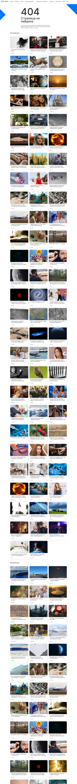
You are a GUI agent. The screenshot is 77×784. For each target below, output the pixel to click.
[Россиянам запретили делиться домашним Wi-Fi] (58, 375)
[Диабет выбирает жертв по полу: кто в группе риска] (38, 239)
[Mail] (2, 1)
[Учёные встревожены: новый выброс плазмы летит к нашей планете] (19, 492)
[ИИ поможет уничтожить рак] (19, 433)
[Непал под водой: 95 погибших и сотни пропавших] (19, 511)
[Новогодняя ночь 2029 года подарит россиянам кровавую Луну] (19, 298)
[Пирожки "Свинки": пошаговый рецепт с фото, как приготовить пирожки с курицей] (58, 569)
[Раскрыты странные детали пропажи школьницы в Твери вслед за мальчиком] (58, 162)
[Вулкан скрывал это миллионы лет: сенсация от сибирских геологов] (19, 769)
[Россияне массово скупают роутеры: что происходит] (38, 711)
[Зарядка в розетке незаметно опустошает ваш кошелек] (58, 45)
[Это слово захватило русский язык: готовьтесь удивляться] (19, 239)
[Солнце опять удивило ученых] (38, 298)
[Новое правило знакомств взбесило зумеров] (38, 181)
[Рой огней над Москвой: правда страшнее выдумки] (58, 672)
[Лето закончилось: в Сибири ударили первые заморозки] (38, 395)
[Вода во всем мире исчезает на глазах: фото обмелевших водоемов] (19, 336)
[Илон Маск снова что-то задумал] (58, 239)
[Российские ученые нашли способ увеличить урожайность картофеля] (19, 628)
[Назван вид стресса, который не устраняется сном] (38, 472)
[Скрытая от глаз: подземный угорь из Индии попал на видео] (58, 433)
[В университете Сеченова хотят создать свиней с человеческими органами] (19, 162)
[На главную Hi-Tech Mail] (5, 1)
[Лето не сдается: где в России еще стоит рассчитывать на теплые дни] (58, 511)
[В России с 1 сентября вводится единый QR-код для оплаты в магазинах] (38, 123)
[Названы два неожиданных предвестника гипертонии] (19, 414)
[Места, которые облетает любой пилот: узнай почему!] (38, 317)
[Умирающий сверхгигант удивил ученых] (38, 672)
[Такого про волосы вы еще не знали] (19, 45)
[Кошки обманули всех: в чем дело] (19, 104)
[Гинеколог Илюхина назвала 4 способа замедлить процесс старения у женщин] (38, 730)
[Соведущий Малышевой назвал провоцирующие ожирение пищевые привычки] (58, 65)
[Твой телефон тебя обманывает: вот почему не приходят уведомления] (19, 647)
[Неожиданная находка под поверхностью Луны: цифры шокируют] (19, 84)
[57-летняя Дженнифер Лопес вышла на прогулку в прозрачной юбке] (58, 356)
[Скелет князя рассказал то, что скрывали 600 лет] (58, 104)
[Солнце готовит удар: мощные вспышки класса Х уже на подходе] (58, 142)
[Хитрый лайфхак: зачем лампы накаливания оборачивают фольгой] (58, 181)
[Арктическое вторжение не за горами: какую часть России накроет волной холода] (19, 750)
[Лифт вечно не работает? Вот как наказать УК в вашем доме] (58, 453)
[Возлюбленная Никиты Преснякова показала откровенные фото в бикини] (19, 589)
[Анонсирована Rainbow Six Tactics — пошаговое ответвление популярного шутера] (19, 530)
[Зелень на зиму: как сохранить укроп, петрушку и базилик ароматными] (19, 730)
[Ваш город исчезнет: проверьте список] (38, 84)
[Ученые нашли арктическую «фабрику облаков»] (38, 414)
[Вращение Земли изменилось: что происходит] (58, 750)
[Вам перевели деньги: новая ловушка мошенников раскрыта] (19, 201)
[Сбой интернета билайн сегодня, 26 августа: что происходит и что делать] (38, 278)
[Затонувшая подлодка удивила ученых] (19, 692)
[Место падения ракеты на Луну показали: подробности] (58, 317)
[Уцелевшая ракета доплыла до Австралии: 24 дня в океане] (19, 672)
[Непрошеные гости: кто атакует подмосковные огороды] (38, 220)
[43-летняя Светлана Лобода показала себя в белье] (38, 142)
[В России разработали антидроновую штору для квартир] (38, 750)
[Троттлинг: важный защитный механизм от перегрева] (19, 453)
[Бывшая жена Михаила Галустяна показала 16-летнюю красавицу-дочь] (38, 45)
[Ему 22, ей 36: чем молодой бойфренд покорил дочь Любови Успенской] (58, 395)
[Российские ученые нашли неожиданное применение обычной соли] (19, 181)
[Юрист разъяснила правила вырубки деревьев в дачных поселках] (19, 395)
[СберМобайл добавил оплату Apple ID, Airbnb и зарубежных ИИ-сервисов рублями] (19, 472)
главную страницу (34, 27)
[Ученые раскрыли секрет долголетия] (38, 692)
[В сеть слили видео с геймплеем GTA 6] (38, 589)
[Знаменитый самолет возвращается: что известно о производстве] (38, 201)
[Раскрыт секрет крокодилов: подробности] (38, 647)
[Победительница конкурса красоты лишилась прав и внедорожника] (58, 608)
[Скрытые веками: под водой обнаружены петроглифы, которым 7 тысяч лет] (58, 123)
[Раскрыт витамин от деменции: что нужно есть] (58, 259)
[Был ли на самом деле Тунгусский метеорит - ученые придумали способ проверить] (38, 569)
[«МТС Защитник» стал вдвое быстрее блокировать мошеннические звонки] (38, 550)
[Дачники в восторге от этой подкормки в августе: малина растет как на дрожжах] (38, 433)
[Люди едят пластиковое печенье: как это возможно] (38, 104)
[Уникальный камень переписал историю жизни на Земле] (58, 692)
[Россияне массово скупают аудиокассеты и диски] (58, 589)
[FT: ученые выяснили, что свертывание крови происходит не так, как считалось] (58, 220)
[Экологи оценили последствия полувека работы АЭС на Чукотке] (58, 278)
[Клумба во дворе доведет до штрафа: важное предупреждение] (19, 123)
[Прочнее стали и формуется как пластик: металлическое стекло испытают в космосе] (58, 201)
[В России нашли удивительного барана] (38, 65)
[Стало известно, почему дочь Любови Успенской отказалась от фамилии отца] (38, 453)
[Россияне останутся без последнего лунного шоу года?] (19, 259)
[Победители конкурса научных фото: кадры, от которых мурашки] (19, 569)
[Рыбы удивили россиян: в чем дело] (19, 142)
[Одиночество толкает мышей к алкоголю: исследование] (38, 628)
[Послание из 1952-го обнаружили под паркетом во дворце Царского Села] (19, 711)
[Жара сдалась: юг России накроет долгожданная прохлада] (58, 414)
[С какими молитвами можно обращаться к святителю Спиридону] (38, 259)
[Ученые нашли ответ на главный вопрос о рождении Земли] (58, 336)
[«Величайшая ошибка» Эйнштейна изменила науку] (19, 375)
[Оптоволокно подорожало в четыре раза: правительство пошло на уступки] (38, 336)
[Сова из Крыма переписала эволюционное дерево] (38, 375)
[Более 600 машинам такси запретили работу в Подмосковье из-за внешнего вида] (38, 492)
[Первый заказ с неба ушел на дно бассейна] (19, 65)
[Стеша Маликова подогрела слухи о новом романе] (58, 492)
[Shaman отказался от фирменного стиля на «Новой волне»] (58, 530)
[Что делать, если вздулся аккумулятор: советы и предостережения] (58, 550)
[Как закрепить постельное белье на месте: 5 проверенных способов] (19, 550)
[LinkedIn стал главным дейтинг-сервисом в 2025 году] (58, 647)
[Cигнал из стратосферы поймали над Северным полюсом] (58, 730)
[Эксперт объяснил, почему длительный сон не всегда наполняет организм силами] (19, 356)
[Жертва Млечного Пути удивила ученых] (19, 608)
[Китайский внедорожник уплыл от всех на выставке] (38, 356)
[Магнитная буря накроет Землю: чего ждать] (58, 84)
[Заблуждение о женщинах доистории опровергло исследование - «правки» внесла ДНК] (19, 317)
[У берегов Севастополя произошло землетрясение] (38, 608)
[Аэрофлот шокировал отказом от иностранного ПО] (19, 220)
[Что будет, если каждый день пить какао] (58, 711)
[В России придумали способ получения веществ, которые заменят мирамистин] (58, 472)
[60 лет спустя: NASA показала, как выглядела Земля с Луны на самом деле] (19, 278)
